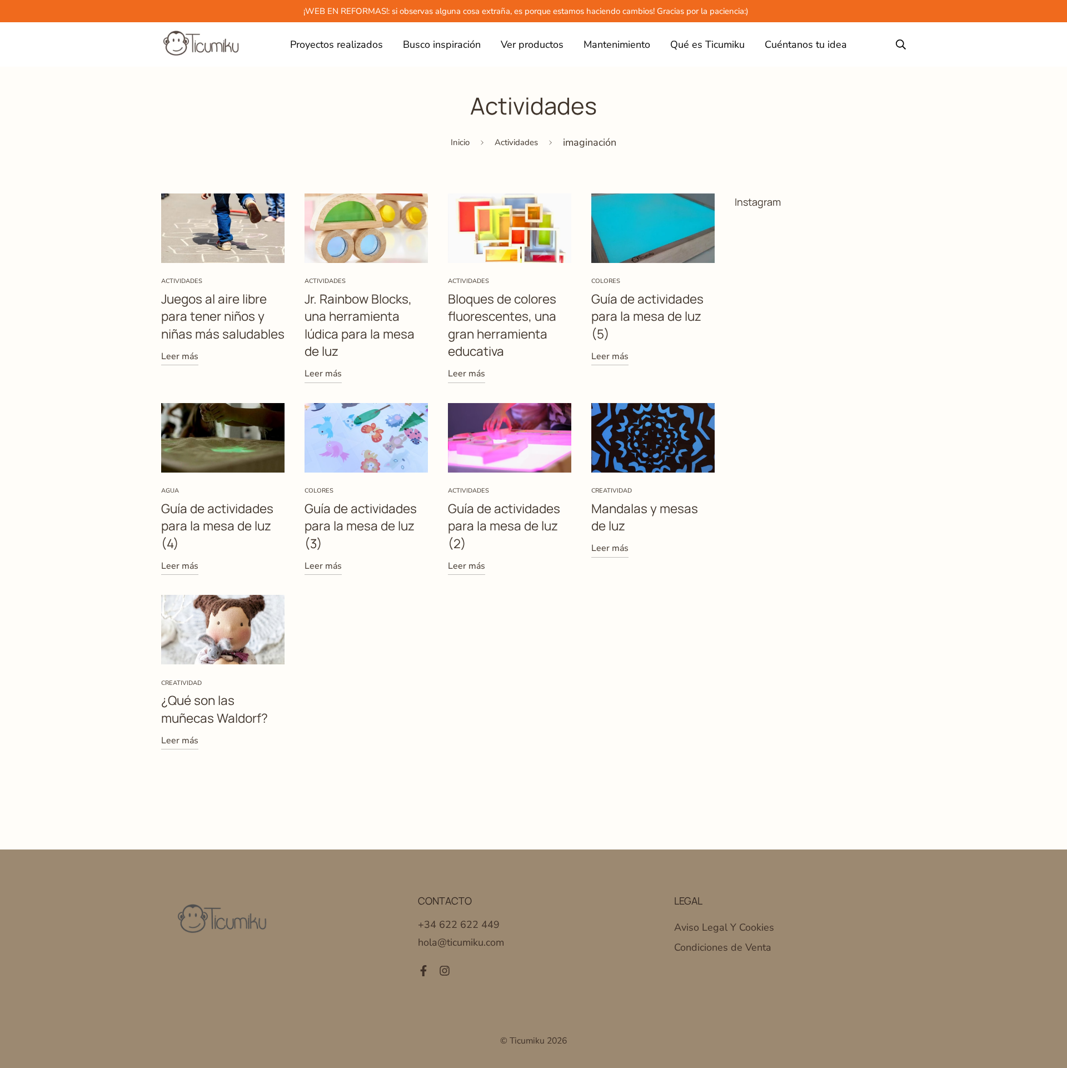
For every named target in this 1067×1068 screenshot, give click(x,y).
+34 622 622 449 (459, 924)
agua (170, 490)
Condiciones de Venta (722, 947)
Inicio (460, 142)
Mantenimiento (617, 44)
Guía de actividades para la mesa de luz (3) (361, 526)
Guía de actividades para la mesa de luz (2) (504, 526)
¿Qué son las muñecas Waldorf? (214, 709)
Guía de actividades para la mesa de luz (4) (217, 526)
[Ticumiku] (201, 44)
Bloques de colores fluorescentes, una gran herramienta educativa (502, 325)
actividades (181, 281)
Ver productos (532, 44)
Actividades (516, 142)
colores (605, 281)
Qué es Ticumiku (707, 44)
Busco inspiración (442, 44)
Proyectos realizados (336, 44)
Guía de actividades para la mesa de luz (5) (647, 316)
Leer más (179, 356)
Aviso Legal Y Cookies (724, 927)
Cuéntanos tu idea (806, 44)
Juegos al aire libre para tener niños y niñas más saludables (223, 316)
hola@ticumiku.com (461, 942)
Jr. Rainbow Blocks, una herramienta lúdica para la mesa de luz (360, 325)
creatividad (611, 490)
